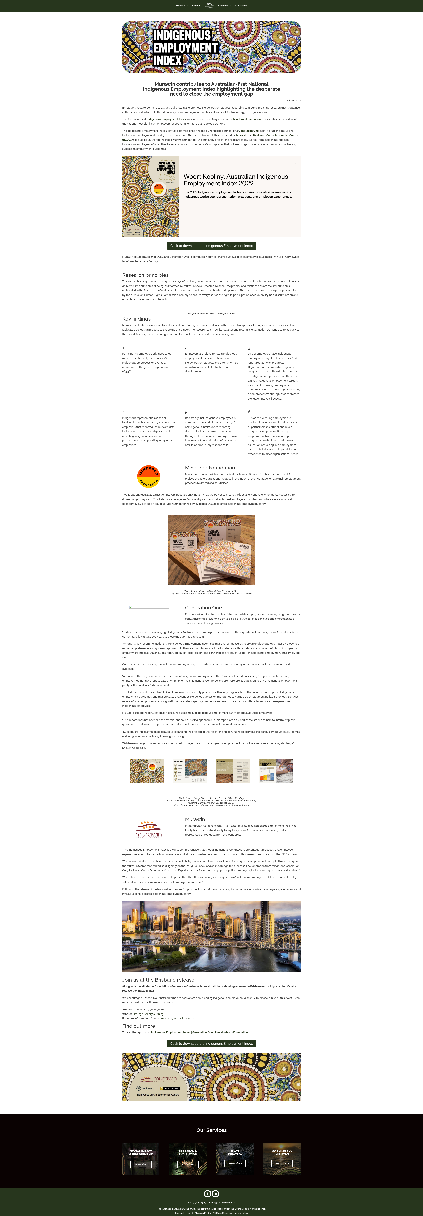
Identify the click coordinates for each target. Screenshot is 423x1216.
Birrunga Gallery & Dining (148, 1014)
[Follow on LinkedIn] (215, 1193)
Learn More (141, 1164)
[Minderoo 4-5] (190, 782)
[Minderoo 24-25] (276, 782)
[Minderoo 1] (147, 782)
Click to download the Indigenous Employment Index (211, 246)
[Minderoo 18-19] (233, 782)
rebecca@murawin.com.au (177, 1018)
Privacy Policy (241, 1213)
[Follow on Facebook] (207, 1193)
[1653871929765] (211, 584)
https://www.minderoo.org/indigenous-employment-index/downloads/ (212, 805)
